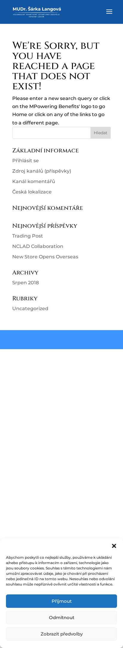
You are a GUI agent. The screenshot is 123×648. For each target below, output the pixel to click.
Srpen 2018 (25, 282)
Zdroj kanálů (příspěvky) (41, 171)
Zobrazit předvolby (62, 634)
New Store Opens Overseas (45, 257)
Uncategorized (30, 308)
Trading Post (27, 236)
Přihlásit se (25, 160)
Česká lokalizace (32, 192)
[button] (114, 546)
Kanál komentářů (33, 181)
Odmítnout (61, 617)
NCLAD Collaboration (37, 246)
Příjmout (62, 601)
